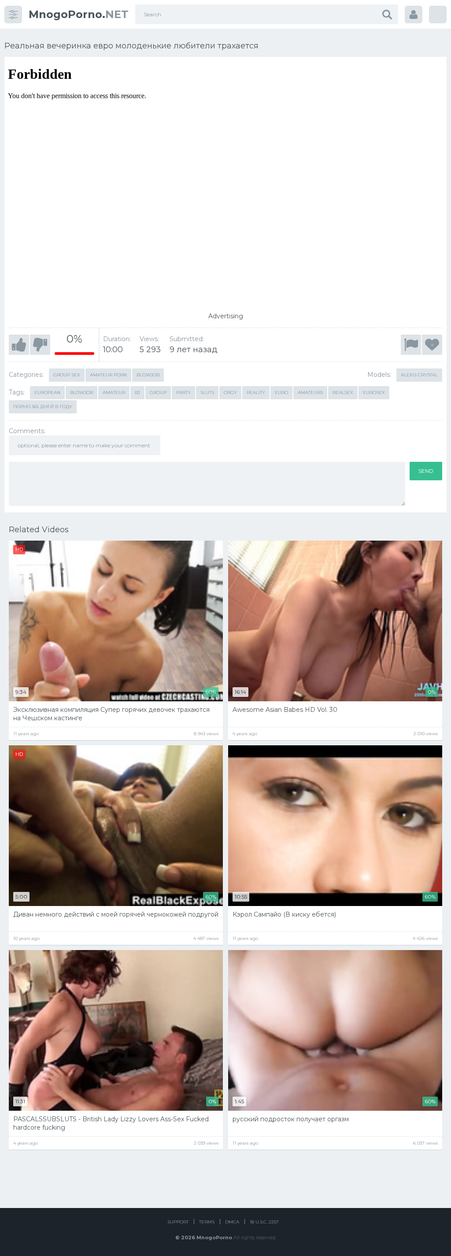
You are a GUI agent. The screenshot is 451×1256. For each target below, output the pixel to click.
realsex (343, 392)
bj (137, 392)
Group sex (66, 375)
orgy (230, 392)
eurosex (374, 392)
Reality (256, 392)
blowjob (81, 392)
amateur (114, 392)
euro (281, 392)
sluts (207, 392)
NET (79, 14)
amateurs (310, 392)
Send (425, 471)
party (183, 392)
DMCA (232, 1222)
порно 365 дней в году (42, 406)
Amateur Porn (108, 375)
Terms (206, 1222)
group (158, 392)
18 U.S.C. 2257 (264, 1222)
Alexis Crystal (419, 375)
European (47, 392)
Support (178, 1222)
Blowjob (148, 375)
